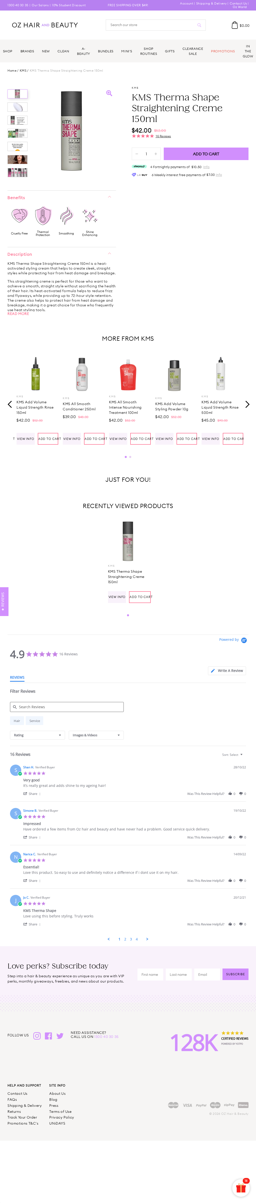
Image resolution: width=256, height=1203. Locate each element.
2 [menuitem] (125, 939)
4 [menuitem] (137, 939)
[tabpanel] (35, 399)
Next (246, 404)
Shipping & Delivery (211, 3)
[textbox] (245, 757)
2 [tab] (130, 457)
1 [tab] (126, 457)
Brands (27, 51)
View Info (25, 439)
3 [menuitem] (131, 939)
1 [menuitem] (119, 939)
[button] (32, 793)
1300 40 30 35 (18, 5)
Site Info (57, 1085)
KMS (23, 70)
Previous (10, 404)
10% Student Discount (69, 5)
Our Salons (40, 5)
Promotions (223, 51)
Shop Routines (148, 51)
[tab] (227, 670)
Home (12, 70)
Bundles (105, 51)
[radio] (17, 720)
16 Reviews (163, 136)
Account (186, 3)
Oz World (240, 7)
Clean (63, 51)
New (46, 51)
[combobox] (37, 735)
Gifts (169, 51)
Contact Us (238, 3)
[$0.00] (234, 25)
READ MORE (18, 313)
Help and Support (24, 1085)
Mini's (126, 51)
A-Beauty (83, 51)
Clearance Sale (192, 51)
